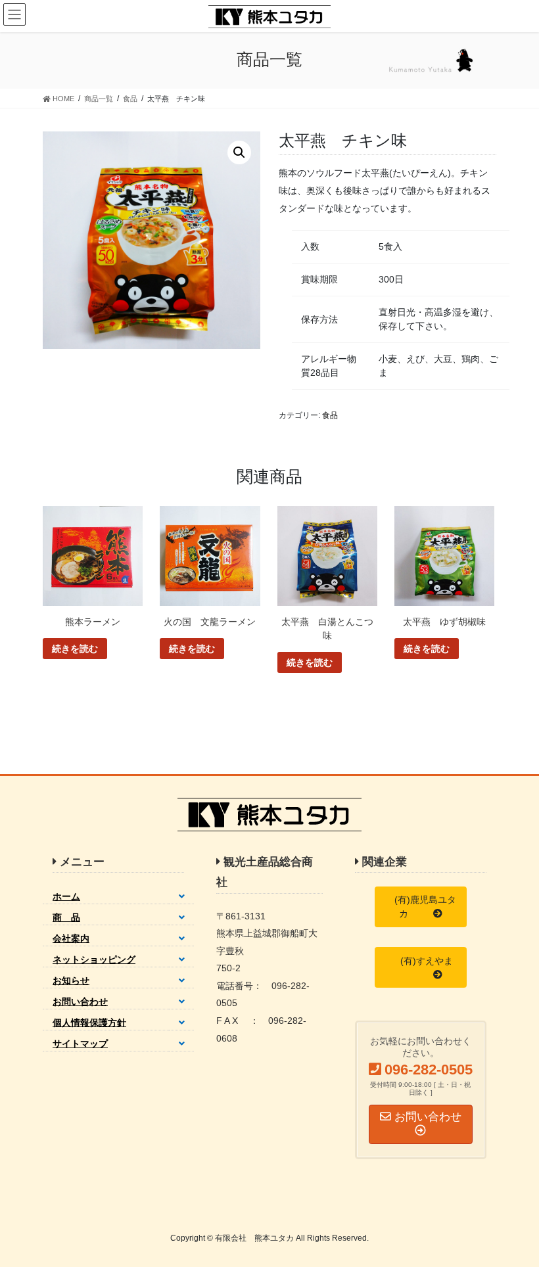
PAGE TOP (514, 1217)
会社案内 (71, 938)
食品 (330, 415)
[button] (421, 907)
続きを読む (75, 648)
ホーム (66, 896)
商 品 (66, 917)
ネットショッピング (94, 959)
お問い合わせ (80, 1001)
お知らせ (71, 980)
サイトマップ (80, 1043)
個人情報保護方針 (89, 1022)
